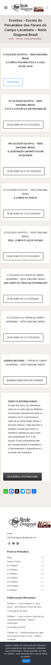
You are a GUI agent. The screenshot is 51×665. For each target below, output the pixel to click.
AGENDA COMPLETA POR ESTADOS (25, 380)
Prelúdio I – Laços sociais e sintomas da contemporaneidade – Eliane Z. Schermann (25, 619)
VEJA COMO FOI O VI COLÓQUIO (23, 256)
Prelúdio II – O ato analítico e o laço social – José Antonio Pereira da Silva (24, 605)
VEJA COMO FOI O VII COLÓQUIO (23, 213)
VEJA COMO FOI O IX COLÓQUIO (23, 124)
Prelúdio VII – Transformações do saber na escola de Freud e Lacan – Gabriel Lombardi (25, 636)
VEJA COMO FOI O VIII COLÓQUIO (24, 171)
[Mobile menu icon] (6, 8)
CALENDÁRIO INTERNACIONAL (22, 476)
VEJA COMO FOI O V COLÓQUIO (23, 298)
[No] (47, 653)
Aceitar (26, 661)
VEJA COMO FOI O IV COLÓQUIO (23, 337)
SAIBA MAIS (13, 82)
